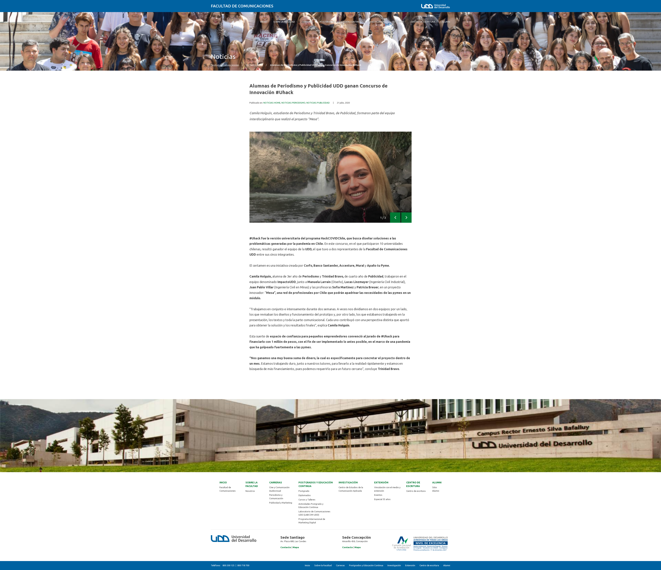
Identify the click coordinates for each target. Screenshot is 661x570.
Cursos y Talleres (306, 499)
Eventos (378, 495)
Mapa (296, 547)
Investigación (348, 482)
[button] (395, 217)
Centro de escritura (413, 484)
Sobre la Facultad (251, 484)
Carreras (275, 482)
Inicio (223, 482)
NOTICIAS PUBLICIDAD (318, 102)
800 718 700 (243, 565)
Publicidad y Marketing (280, 502)
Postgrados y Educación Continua (315, 484)
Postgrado (303, 491)
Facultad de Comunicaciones (242, 6)
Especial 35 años (382, 499)
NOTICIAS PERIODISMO (293, 102)
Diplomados (304, 495)
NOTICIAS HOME (254, 65)
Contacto (285, 547)
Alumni (437, 482)
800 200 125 (228, 565)
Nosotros (250, 491)
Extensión (381, 482)
